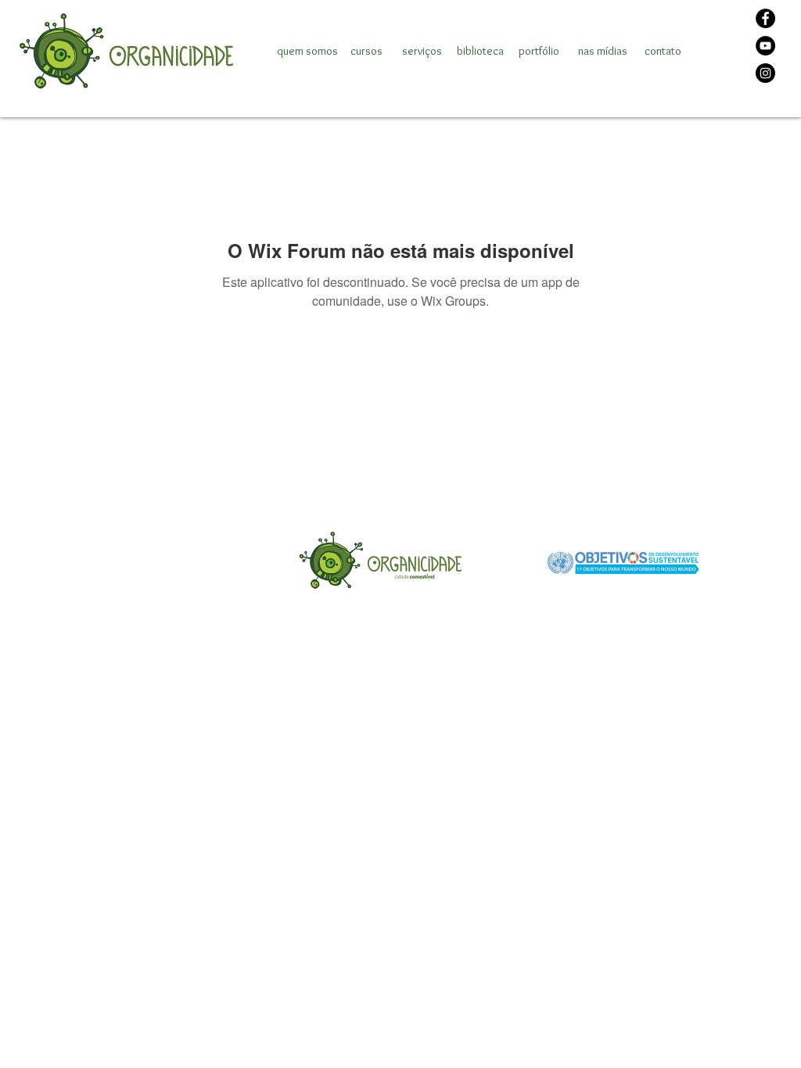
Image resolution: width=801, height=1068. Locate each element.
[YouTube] (765, 46)
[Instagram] (765, 73)
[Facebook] (765, 18)
